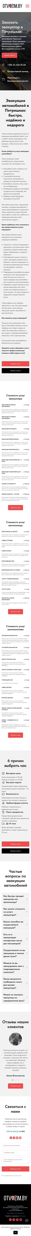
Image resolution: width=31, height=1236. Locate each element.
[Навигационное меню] (27, 6)
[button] (9, 510)
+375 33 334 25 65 (16, 520)
